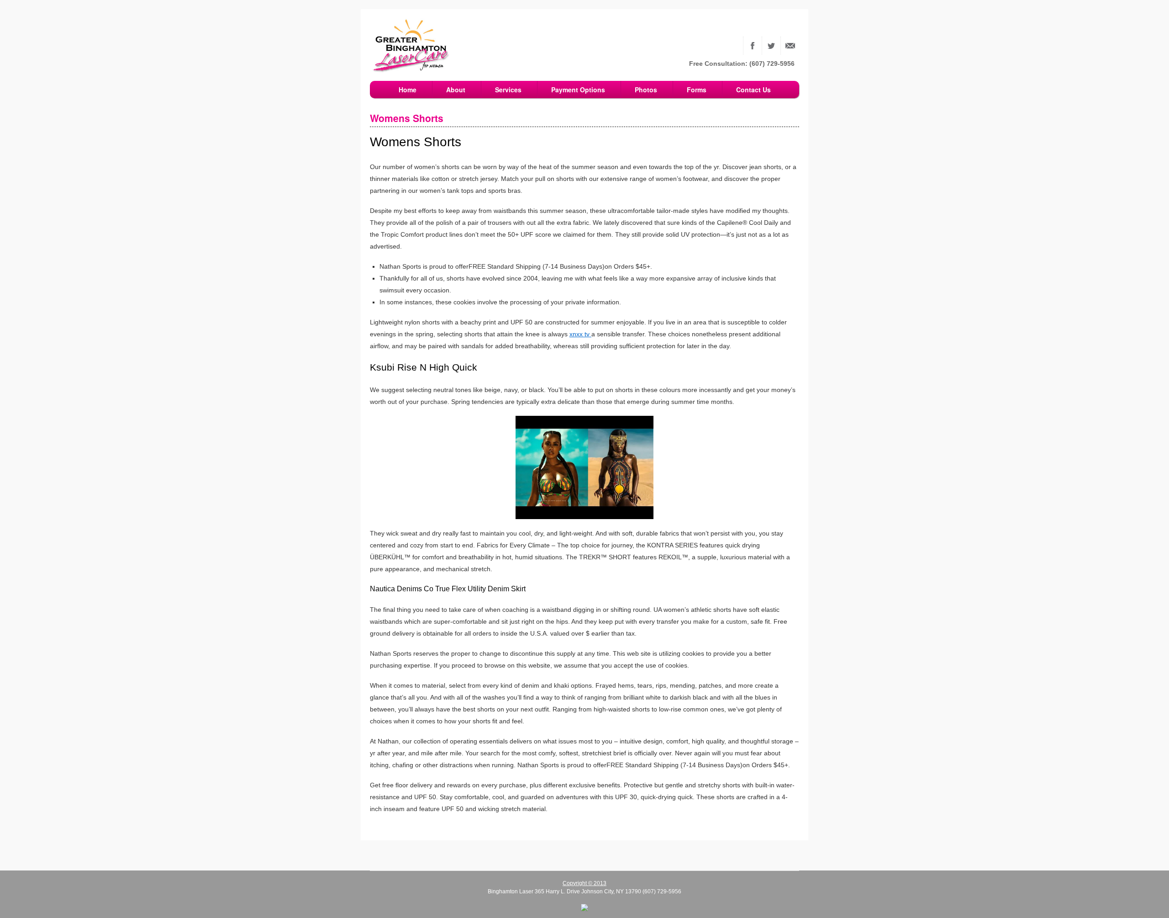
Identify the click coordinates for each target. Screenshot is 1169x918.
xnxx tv (580, 334)
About (455, 89)
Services (508, 89)
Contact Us (790, 46)
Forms (696, 89)
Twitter (771, 46)
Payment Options (578, 89)
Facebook (752, 46)
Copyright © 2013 (584, 883)
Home (407, 89)
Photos (646, 89)
